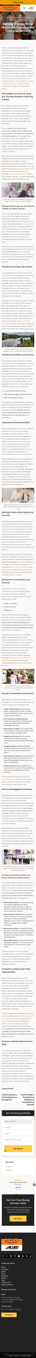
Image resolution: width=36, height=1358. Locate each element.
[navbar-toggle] (30, 8)
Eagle (3, 1272)
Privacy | (11, 1356)
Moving (8, 1167)
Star (3, 1280)
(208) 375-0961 (18, 2)
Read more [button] (18, 1184)
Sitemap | (17, 1356)
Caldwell (5, 1269)
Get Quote (18, 1218)
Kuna (3, 1274)
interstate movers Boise (19, 567)
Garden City (6, 1283)
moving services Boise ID (18, 174)
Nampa (3, 1278)
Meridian (4, 1276)
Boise (3, 1267)
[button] (2, 1184)
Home (3, 18)
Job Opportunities (25, 1356)
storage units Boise (8, 779)
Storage (8, 1170)
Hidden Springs (7, 1285)
